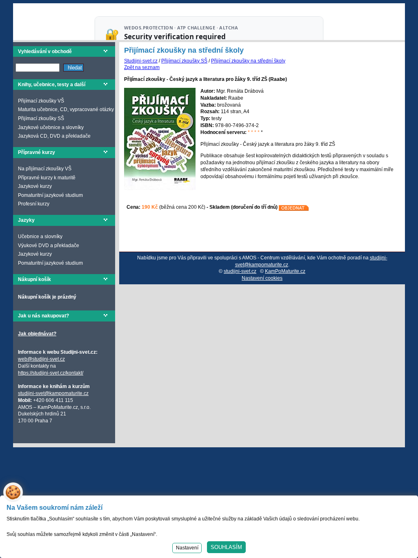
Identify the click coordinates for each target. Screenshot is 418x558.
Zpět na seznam (142, 67)
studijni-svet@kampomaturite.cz (53, 393)
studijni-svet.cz (240, 271)
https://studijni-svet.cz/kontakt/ (50, 373)
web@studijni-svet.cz (41, 359)
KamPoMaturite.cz (285, 271)
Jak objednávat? (37, 334)
